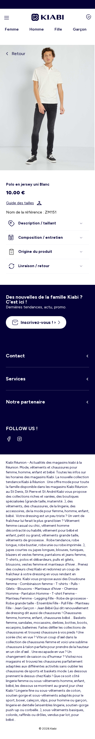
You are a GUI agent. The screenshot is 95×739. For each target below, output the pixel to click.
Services (15, 379)
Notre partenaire (25, 402)
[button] (47, 223)
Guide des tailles (20, 203)
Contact (15, 356)
